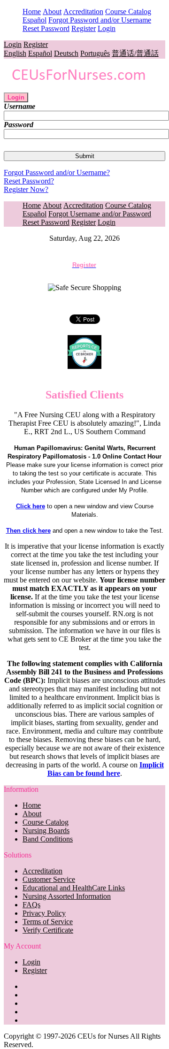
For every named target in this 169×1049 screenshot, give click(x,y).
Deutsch (66, 53)
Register (83, 28)
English (15, 53)
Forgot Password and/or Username (99, 20)
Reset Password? (29, 181)
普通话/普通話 (135, 53)
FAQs (31, 905)
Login (106, 28)
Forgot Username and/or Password (99, 214)
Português (95, 53)
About (52, 11)
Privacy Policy (44, 913)
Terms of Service (48, 922)
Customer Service (49, 879)
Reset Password (46, 28)
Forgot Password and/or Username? (57, 172)
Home (32, 11)
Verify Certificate (48, 930)
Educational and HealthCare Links (74, 888)
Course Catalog (128, 11)
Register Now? (26, 189)
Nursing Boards (46, 831)
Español (34, 20)
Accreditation (83, 11)
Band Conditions (48, 839)
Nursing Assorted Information (67, 896)
